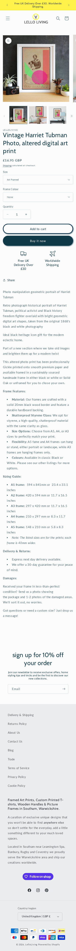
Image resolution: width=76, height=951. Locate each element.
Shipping (7, 165)
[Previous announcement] (7, 5)
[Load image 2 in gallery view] (38, 115)
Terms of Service (18, 768)
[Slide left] (4, 116)
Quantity (8, 206)
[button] (8, 18)
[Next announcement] (69, 5)
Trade (11, 759)
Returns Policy (17, 723)
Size (5, 171)
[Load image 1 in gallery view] (18, 115)
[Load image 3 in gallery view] (57, 115)
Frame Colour (11, 189)
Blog (10, 750)
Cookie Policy (16, 785)
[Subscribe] (63, 689)
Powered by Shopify (49, 944)
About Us (14, 732)
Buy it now (38, 241)
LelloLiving (31, 944)
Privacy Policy (17, 777)
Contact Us (15, 741)
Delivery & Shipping (21, 715)
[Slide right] (71, 116)
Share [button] (11, 280)
